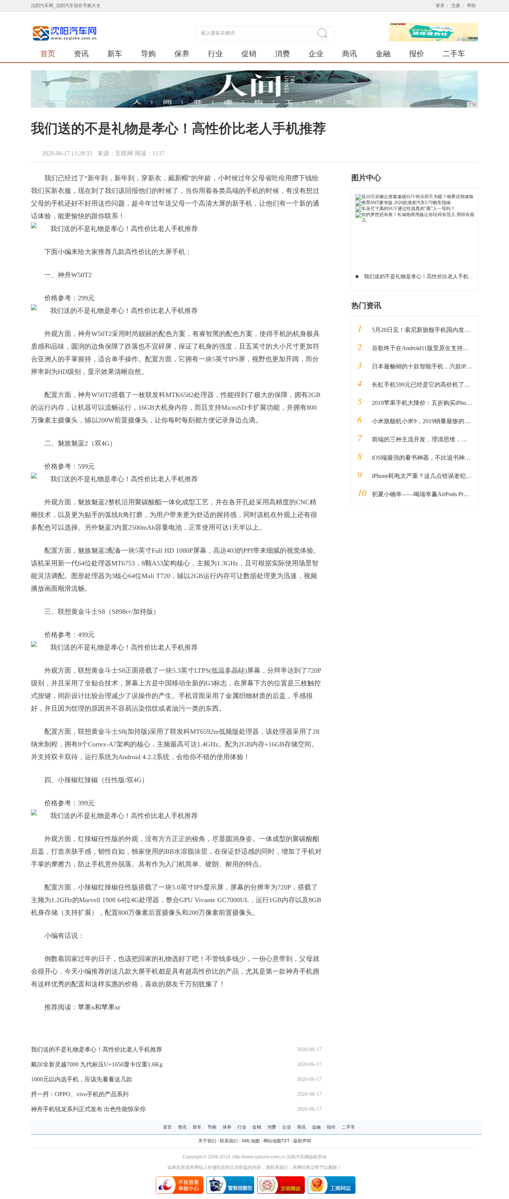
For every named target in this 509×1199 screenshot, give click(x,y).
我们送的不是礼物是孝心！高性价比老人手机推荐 (96, 1049)
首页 (47, 54)
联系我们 (229, 1141)
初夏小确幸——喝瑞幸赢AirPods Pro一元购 (428, 494)
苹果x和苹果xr (99, 1007)
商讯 (349, 54)
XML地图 (250, 1141)
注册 (455, 5)
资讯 (81, 54)
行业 (215, 54)
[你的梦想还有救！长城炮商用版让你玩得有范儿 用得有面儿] (414, 214)
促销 (248, 54)
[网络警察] (230, 1178)
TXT (285, 1141)
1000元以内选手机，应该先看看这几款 (81, 1079)
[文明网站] (281, 1178)
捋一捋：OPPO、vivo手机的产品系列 (80, 1094)
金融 (383, 54)
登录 (440, 5)
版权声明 (302, 1141)
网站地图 (272, 1141)
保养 (181, 54)
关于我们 (207, 1141)
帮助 (471, 5)
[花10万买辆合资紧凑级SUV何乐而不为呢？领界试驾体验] (414, 196)
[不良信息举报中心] (179, 1178)
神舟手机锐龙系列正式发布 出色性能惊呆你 (88, 1109)
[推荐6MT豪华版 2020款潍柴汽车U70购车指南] (403, 202)
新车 (114, 54)
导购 (148, 54)
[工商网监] (331, 1178)
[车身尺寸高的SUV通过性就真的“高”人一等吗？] (405, 208)
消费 (282, 54)
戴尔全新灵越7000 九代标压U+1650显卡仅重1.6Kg (96, 1064)
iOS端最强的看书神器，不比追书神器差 (424, 457)
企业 (316, 54)
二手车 (454, 54)
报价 (416, 54)
